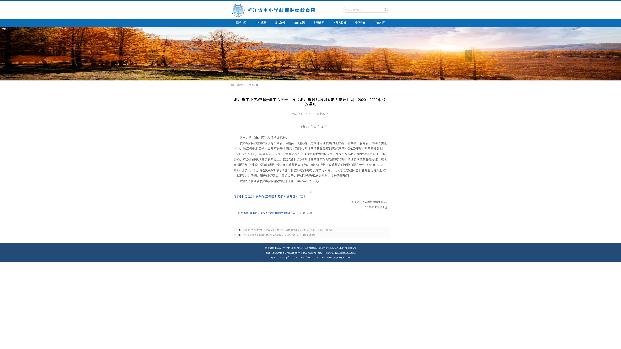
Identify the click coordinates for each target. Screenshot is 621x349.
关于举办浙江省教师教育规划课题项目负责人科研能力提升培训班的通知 (279, 235)
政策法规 (280, 22)
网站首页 (241, 22)
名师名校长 (339, 22)
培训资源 (299, 22)
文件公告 (253, 85)
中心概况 (261, 22)
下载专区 (380, 22)
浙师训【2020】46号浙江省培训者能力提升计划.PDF (269, 196)
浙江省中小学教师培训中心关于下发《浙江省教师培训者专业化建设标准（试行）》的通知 (287, 230)
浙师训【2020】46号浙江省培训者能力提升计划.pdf (270, 213)
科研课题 (319, 22)
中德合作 (360, 22)
